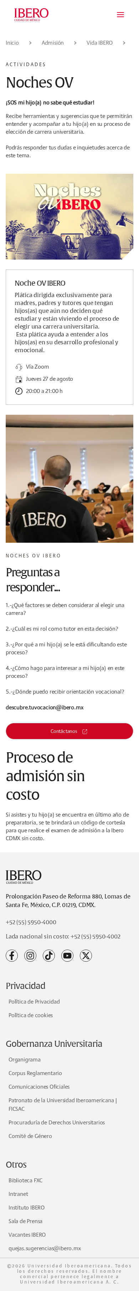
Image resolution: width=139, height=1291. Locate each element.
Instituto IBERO (27, 1207)
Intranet (18, 1194)
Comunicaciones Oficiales (39, 1087)
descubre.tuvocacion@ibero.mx (44, 707)
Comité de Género (30, 1136)
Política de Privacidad (34, 1001)
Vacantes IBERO (27, 1235)
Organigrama (25, 1059)
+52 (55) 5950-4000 (31, 922)
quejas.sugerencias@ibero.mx (45, 1248)
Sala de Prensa (25, 1221)
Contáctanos (64, 731)
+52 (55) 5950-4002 (95, 937)
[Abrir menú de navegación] (120, 14)
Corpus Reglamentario (35, 1073)
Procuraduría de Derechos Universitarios (57, 1122)
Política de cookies (31, 1015)
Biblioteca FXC (25, 1180)
